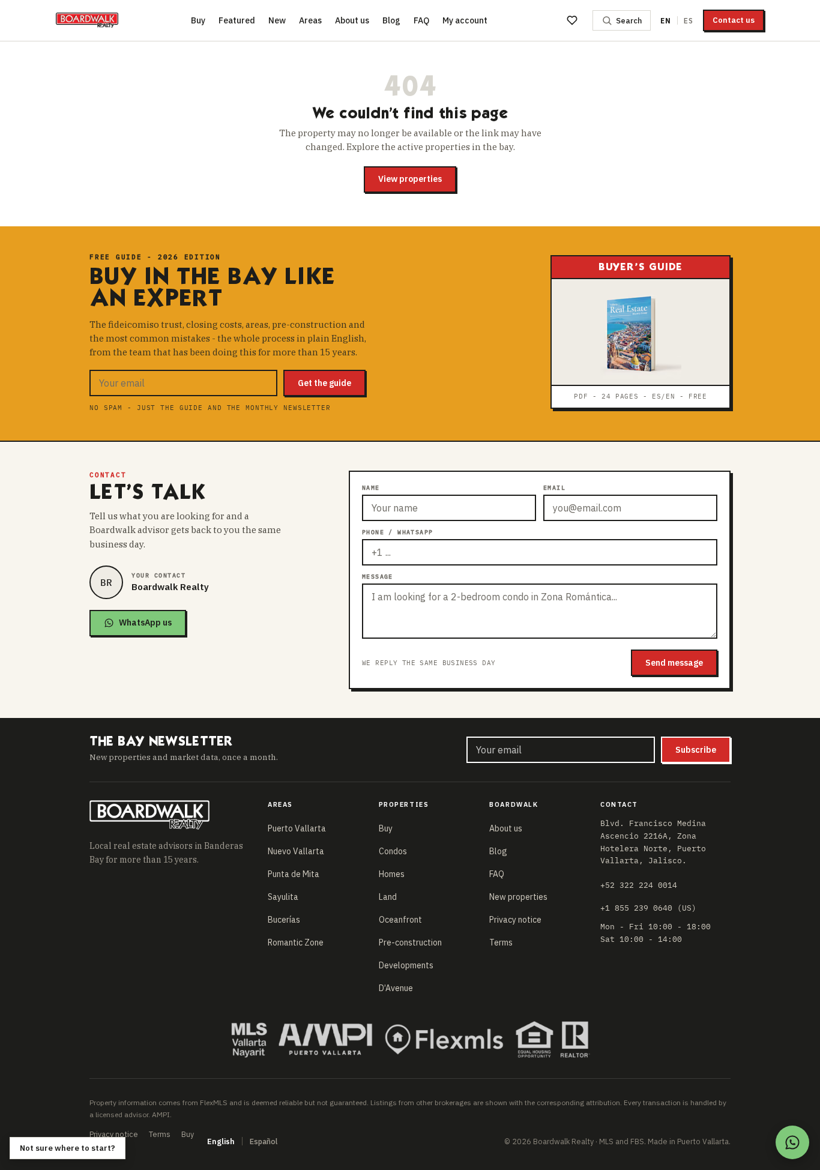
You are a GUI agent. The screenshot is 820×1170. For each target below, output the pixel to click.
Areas (310, 20)
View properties (410, 178)
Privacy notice (515, 919)
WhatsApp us (145, 622)
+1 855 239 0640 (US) (648, 907)
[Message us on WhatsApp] (792, 1142)
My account (464, 20)
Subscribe (695, 749)
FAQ (421, 20)
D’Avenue (396, 988)
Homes (392, 874)
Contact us (734, 20)
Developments (406, 965)
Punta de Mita (293, 874)
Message (377, 576)
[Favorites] (572, 20)
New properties (518, 896)
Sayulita (283, 896)
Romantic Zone (296, 942)
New (277, 20)
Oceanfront (400, 919)
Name (371, 488)
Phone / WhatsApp (397, 532)
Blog (391, 20)
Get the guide (324, 383)
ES (688, 20)
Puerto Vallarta (297, 828)
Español (263, 1141)
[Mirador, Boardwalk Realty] (87, 20)
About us (352, 20)
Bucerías (284, 919)
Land (388, 896)
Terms (501, 942)
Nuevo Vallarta (296, 851)
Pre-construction (410, 942)
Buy (198, 20)
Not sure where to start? (67, 1148)
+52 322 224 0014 (638, 885)
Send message (674, 662)
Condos (393, 851)
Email (554, 488)
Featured (237, 20)
